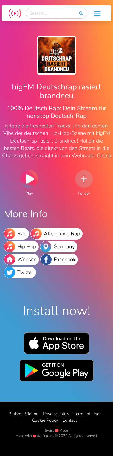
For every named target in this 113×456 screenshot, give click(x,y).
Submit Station (24, 414)
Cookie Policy (45, 420)
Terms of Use (86, 414)
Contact (69, 420)
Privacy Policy (56, 414)
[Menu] (97, 13)
